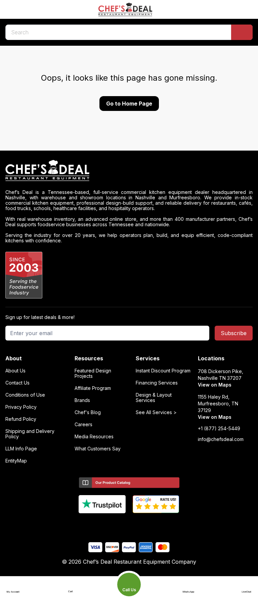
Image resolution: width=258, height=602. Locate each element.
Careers (83, 424)
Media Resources (94, 436)
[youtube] (116, 524)
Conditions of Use (25, 395)
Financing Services (157, 383)
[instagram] (155, 524)
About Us (15, 370)
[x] (129, 524)
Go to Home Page (129, 103)
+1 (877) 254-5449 (219, 428)
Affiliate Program (93, 388)
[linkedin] (142, 524)
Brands (82, 400)
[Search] (242, 32)
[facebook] (103, 524)
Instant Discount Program (163, 370)
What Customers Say (98, 448)
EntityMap (16, 461)
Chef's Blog (88, 412)
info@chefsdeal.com (221, 439)
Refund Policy (20, 419)
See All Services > (156, 412)
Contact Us (17, 383)
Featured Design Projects (93, 373)
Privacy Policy (21, 407)
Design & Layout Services (154, 397)
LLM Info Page (21, 448)
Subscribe (234, 333)
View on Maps (214, 385)
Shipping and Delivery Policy (29, 434)
